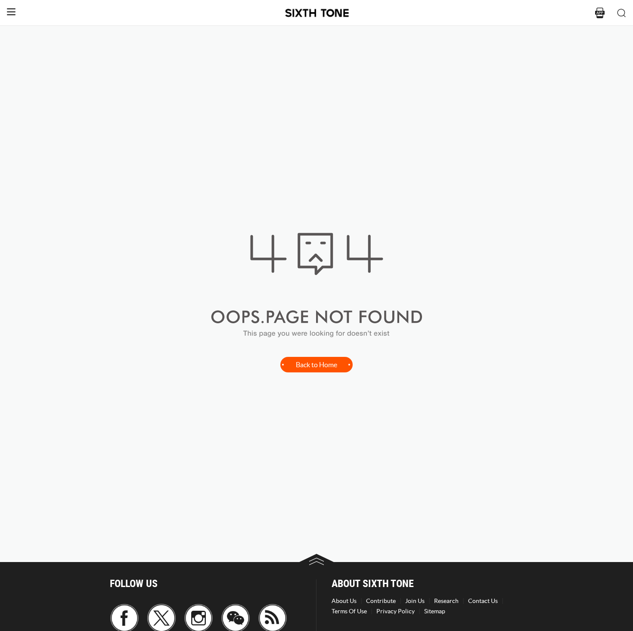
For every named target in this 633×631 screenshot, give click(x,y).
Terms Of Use (349, 611)
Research (446, 600)
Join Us (415, 600)
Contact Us (483, 600)
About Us (344, 600)
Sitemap (434, 611)
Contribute (381, 600)
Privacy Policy (395, 611)
